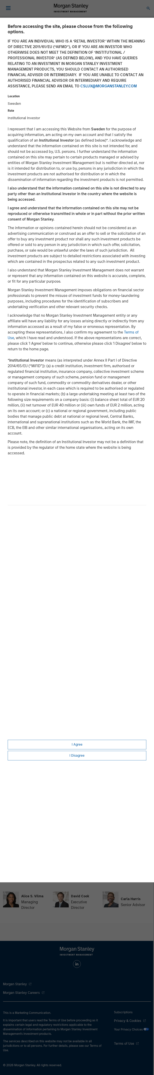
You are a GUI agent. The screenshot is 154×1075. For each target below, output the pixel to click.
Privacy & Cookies (127, 1021)
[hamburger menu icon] (8, 8)
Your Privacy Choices (128, 1029)
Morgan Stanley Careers (21, 993)
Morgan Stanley (15, 984)
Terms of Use (124, 1044)
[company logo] (71, 8)
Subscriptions (123, 1012)
